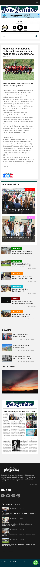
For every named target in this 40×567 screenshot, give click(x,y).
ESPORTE (16, 248)
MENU (20, 22)
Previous (3, 18)
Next (37, 18)
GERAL (15, 299)
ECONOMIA (17, 286)
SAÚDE (31, 218)
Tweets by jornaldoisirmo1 (10, 551)
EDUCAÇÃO (17, 273)
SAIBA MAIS (33, 485)
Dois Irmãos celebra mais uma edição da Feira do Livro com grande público (18, 210)
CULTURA (30, 190)
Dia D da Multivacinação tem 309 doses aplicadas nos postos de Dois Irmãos (16, 238)
